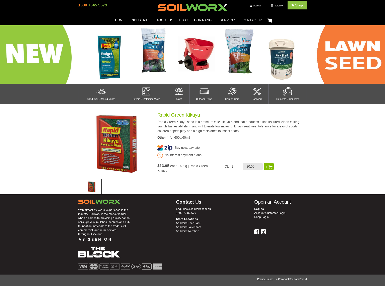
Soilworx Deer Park (188, 222)
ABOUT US (165, 20)
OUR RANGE (204, 20)
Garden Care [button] (232, 99)
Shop (298, 5)
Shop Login (261, 216)
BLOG (183, 20)
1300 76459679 (186, 212)
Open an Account (272, 202)
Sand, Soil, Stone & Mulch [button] (101, 99)
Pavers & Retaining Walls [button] (146, 99)
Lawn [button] (179, 99)
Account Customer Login (270, 212)
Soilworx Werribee (187, 231)
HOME (120, 20)
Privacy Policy (265, 279)
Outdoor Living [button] (204, 99)
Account (257, 5)
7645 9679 (92, 5)
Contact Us (188, 202)
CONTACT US (252, 20)
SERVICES (228, 20)
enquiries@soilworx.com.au (193, 208)
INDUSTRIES (141, 20)
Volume (278, 5)
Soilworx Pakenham (188, 227)
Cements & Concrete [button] (287, 99)
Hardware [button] (257, 99)
